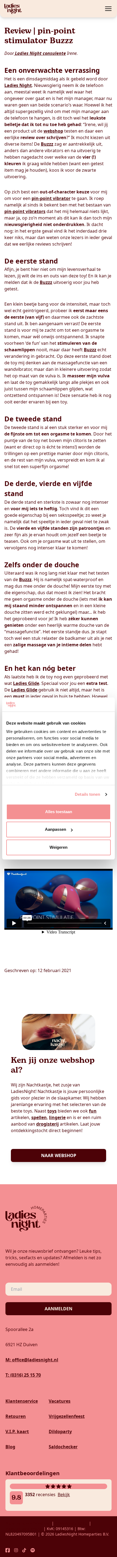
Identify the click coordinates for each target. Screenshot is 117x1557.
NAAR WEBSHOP (58, 1155)
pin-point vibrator (51, 198)
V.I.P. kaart (17, 1431)
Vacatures (59, 1401)
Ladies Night (18, 85)
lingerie (57, 1117)
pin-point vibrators (24, 211)
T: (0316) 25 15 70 (23, 1375)
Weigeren (58, 847)
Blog (10, 1447)
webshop (53, 131)
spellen (39, 1117)
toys (52, 1111)
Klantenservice (21, 1401)
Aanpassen (55, 829)
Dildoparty (60, 1431)
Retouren (15, 1416)
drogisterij (47, 1124)
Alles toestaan (58, 811)
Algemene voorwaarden (28, 1523)
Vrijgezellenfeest (67, 1416)
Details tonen (87, 794)
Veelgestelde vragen (24, 1528)
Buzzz (47, 144)
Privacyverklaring (71, 1523)
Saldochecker (63, 1447)
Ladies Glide (26, 683)
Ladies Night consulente (40, 53)
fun (93, 1111)
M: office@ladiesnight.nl (31, 1360)
